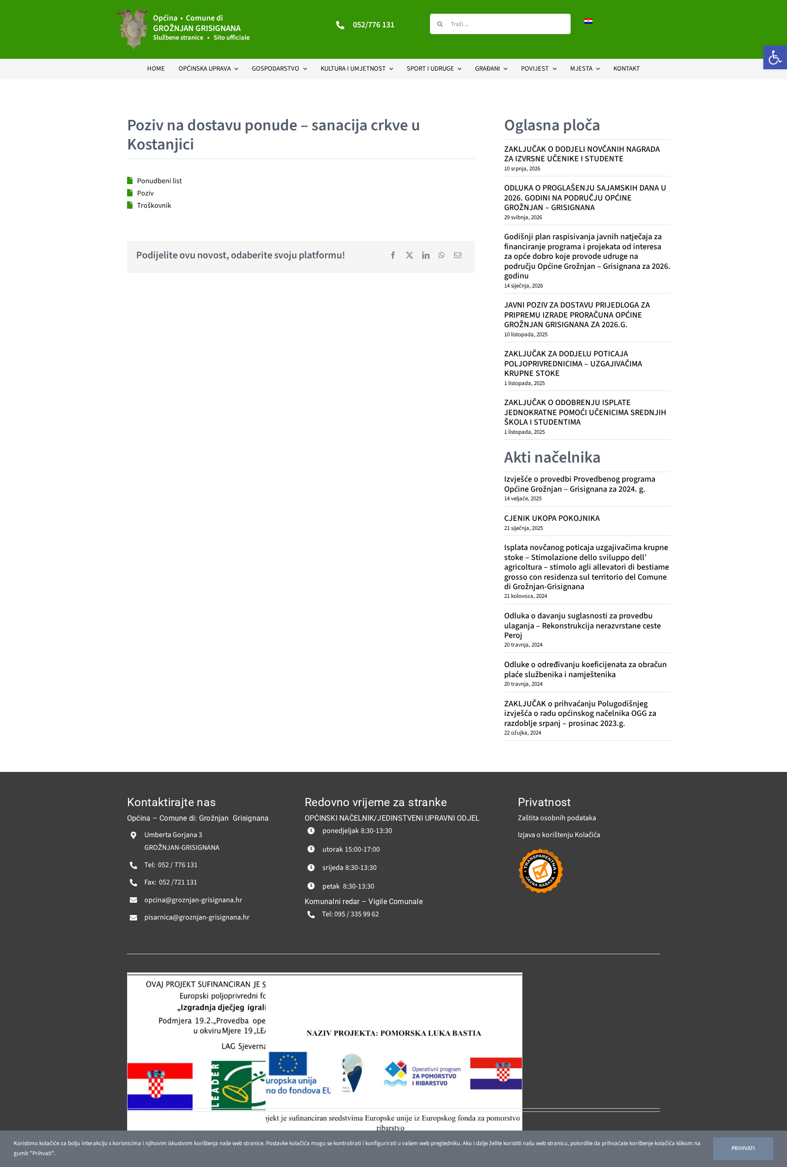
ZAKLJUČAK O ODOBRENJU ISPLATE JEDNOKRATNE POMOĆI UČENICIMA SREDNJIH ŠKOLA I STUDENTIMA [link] (585, 412)
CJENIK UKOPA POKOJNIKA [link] (552, 518)
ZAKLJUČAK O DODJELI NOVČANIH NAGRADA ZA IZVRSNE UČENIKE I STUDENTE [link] (582, 154)
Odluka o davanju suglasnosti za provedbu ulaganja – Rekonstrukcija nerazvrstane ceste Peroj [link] (582, 625)
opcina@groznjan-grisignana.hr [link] (193, 900)
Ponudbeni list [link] (159, 181)
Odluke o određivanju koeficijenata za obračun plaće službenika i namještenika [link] (585, 669)
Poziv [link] (145, 193)
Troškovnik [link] (154, 205)
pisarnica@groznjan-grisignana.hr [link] (197, 917)
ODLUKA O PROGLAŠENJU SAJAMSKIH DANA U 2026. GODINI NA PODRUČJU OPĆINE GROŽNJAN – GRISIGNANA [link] (585, 197)
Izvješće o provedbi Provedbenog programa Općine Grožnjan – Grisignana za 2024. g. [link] (579, 483)
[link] (775, 57)
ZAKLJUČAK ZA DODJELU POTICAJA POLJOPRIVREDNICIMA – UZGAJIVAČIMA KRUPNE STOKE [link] (573, 363)
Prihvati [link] (743, 1148)
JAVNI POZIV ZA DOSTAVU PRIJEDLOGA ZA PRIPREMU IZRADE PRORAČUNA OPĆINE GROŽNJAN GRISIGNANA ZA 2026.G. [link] (577, 314)
